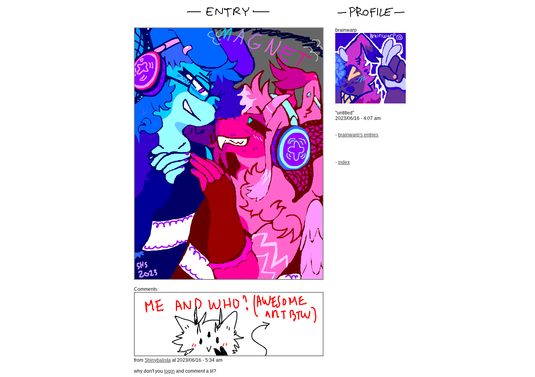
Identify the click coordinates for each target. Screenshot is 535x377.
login (169, 371)
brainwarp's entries (358, 135)
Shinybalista (158, 360)
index (344, 162)
